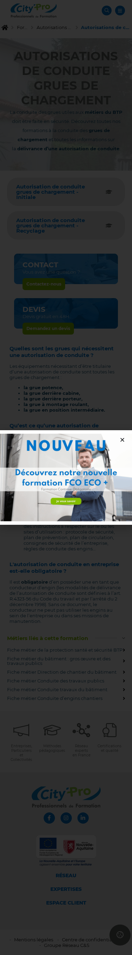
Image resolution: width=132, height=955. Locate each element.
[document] (66, 477)
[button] (122, 439)
